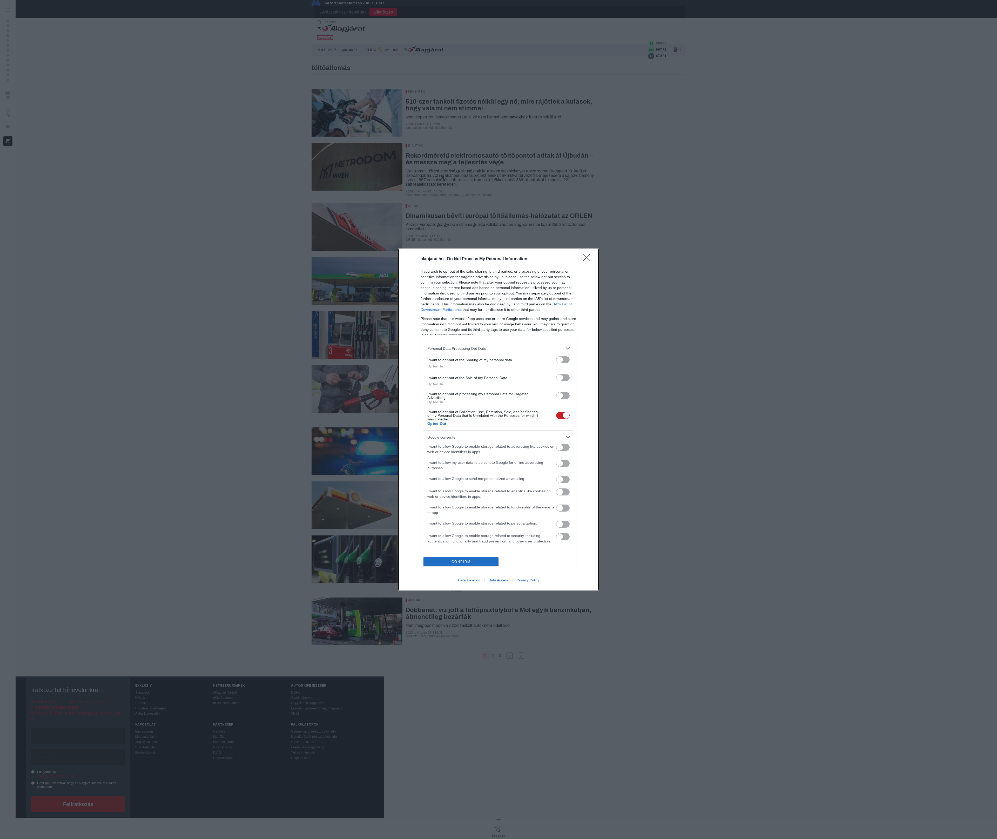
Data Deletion (469, 580)
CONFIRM (461, 562)
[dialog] (498, 419)
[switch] (563, 359)
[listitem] (498, 348)
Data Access (498, 580)
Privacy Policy (528, 580)
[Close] (588, 259)
